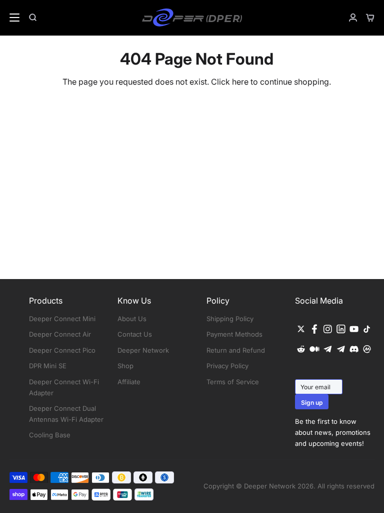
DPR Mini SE (47, 366)
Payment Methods (234, 334)
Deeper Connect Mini (62, 319)
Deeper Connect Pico (62, 350)
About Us (132, 319)
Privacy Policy (227, 366)
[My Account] (349, 17)
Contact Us (135, 334)
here (240, 82)
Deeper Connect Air (60, 334)
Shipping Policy (230, 319)
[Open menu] (10, 17)
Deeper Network (143, 350)
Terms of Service (232, 382)
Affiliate (129, 382)
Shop (126, 366)
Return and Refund (235, 350)
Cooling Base (49, 435)
